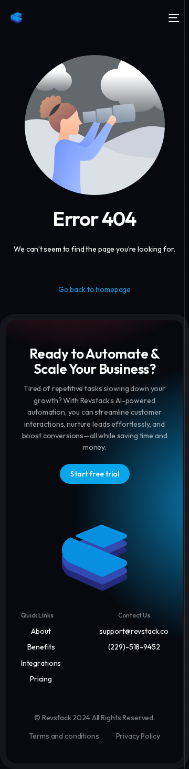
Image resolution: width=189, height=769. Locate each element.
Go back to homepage (94, 289)
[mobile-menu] (172, 18)
